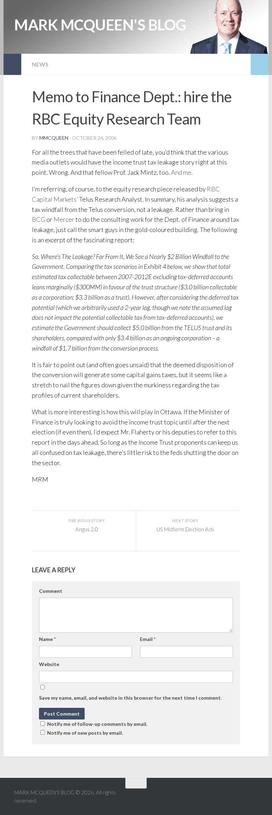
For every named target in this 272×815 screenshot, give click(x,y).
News (40, 64)
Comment (50, 591)
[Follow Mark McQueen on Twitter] (227, 797)
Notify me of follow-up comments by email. (97, 724)
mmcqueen (53, 138)
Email (147, 639)
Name (47, 639)
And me (181, 172)
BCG (38, 219)
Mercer (63, 219)
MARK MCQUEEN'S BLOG (100, 25)
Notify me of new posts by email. (85, 733)
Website (49, 664)
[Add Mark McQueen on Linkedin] (240, 797)
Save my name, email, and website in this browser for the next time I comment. (130, 698)
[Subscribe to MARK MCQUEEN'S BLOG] (253, 797)
